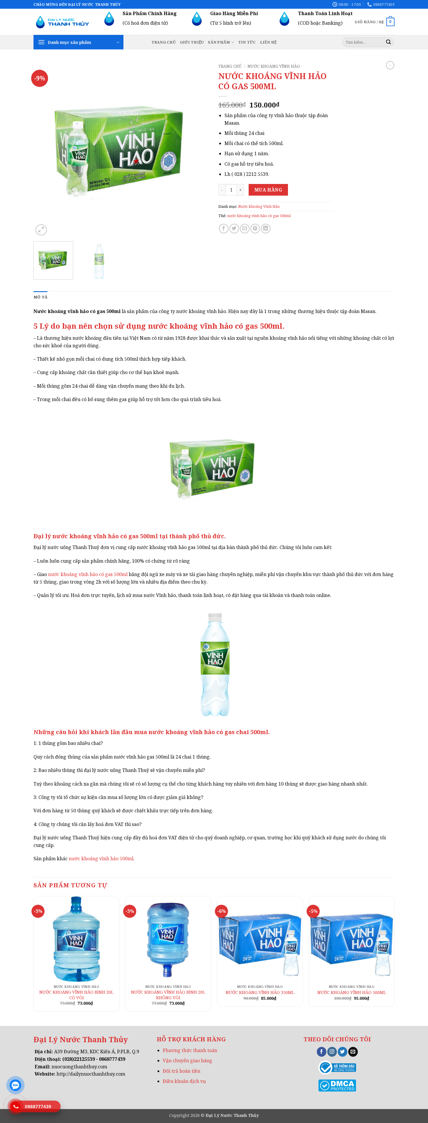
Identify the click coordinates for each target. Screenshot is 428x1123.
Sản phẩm (219, 42)
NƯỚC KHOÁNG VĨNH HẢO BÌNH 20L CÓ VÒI (76, 995)
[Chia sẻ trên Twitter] (234, 228)
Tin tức (247, 42)
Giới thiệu (192, 42)
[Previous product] (390, 65)
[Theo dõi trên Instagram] (332, 1052)
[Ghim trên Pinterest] (255, 228)
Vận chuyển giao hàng (187, 1060)
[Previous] (44, 149)
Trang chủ (163, 42)
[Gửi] (388, 42)
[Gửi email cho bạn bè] (245, 228)
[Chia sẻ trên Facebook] (224, 228)
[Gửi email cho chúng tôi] (353, 1052)
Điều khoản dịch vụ (184, 1081)
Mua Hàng (268, 190)
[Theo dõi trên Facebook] (321, 1052)
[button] (375, 22)
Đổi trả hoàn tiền (181, 1071)
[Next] (199, 149)
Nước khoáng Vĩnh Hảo (273, 66)
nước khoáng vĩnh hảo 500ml (100, 858)
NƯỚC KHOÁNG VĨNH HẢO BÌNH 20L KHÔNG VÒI (168, 995)
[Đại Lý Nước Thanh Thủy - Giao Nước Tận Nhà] (62, 22)
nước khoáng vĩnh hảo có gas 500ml (259, 215)
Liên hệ (268, 42)
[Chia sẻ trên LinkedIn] (265, 228)
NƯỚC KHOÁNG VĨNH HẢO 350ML (260, 992)
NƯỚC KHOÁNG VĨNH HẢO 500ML (351, 992)
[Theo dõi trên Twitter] (342, 1052)
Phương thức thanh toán (190, 1050)
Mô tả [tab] (40, 297)
